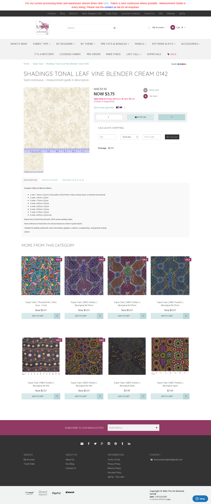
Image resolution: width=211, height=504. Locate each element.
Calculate (173, 137)
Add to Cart (37, 316)
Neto (169, 499)
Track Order (29, 464)
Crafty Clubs (111, 13)
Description (30, 180)
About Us (73, 13)
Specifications (50, 180)
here (106, 3)
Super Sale (154, 54)
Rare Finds (113, 54)
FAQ (161, 13)
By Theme (87, 43)
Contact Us (149, 13)
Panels (140, 43)
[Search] (114, 28)
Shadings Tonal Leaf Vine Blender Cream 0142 (67, 63)
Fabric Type (41, 43)
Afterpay (171, 13)
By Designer (64, 43)
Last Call (133, 54)
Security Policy (114, 472)
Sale (173, 54)
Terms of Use (114, 459)
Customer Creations (130, 13)
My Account (158, 27)
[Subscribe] (156, 427)
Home (26, 63)
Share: (174, 64)
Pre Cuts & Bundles (114, 43)
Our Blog (70, 464)
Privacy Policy (114, 464)
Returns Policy (114, 468)
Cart (179, 27)
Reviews (67, 180)
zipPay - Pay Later (116, 477)
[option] (56, 120)
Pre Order (93, 54)
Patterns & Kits (163, 43)
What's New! (19, 43)
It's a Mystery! (44, 54)
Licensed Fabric (70, 54)
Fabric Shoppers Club (91, 13)
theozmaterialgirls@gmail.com (167, 459)
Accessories (190, 43)
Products (52, 13)
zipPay (182, 13)
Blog (62, 13)
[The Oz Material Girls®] (42, 27)
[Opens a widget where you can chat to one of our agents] (200, 499)
